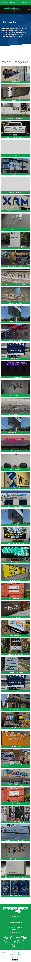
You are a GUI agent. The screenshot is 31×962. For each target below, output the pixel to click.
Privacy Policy (19, 954)
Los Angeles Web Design (15, 957)
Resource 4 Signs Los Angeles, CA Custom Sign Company (17, 952)
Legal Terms (12, 954)
